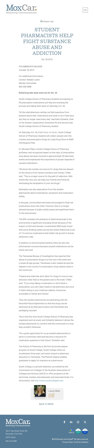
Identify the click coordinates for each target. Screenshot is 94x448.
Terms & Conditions (80, 442)
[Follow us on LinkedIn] (71, 422)
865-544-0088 (11, 441)
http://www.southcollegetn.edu (49, 380)
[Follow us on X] (84, 422)
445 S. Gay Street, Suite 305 (17, 431)
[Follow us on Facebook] (64, 422)
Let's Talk (11, 437)
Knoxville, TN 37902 (14, 434)
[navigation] (85, 10)
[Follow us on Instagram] (78, 422)
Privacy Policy (67, 442)
